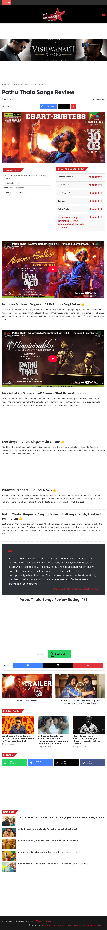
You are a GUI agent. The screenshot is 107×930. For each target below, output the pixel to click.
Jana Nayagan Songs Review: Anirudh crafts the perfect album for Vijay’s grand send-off (18, 738)
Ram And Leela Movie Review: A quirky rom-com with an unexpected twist (53, 863)
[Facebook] (28, 665)
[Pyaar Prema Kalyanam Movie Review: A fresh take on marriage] (9, 844)
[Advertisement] (49, 30)
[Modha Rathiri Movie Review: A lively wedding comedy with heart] (9, 856)
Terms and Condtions (95, 925)
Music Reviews (17, 84)
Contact (69, 925)
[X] (58, 665)
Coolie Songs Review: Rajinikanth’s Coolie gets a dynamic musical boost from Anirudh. (87, 740)
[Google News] (59, 654)
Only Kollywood (44, 921)
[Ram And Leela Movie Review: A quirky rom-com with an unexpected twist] (9, 867)
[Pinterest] (73, 106)
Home (6, 84)
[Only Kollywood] (53, 14)
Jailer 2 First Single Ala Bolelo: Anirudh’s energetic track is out (47, 829)
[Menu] (103, 15)
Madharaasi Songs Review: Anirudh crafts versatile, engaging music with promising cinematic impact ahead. (53, 740)
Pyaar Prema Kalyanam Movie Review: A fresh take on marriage (48, 840)
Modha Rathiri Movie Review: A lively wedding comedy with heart (49, 852)
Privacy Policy (79, 925)
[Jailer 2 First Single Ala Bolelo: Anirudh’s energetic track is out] (9, 832)
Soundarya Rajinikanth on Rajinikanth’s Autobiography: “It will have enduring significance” (61, 817)
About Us (60, 925)
